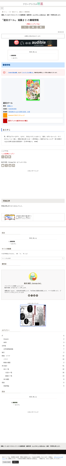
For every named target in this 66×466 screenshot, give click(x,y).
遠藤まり (10, 106)
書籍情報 (13, 55)
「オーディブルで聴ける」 (28, 72)
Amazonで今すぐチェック (16, 115)
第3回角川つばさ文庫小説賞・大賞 (19, 111)
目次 (30, 52)
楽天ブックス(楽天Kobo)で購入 (18, 120)
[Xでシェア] (25, 27)
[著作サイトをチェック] (2, 165)
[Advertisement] (33, 184)
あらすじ (15, 58)
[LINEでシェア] (33, 27)
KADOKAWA (12, 109)
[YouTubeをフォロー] (10, 165)
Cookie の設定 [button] (6, 462)
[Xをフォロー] (6, 165)
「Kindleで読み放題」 (13, 72)
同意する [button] (15, 462)
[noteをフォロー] (13, 165)
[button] (41, 27)
